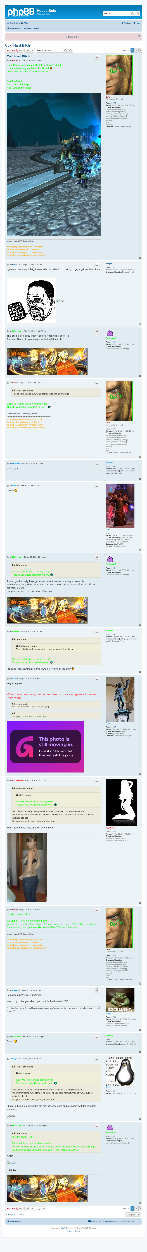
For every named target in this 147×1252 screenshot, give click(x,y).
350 (113, 635)
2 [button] (136, 50)
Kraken (109, 1013)
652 (113, 1091)
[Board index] (21, 11)
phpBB (64, 1228)
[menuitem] (24, 23)
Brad (108, 529)
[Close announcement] (139, 35)
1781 (114, 1017)
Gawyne (109, 631)
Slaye (108, 1087)
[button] (140, 50)
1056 (114, 832)
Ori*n (108, 97)
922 (113, 533)
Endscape (110, 1036)
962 (113, 342)
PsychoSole (111, 828)
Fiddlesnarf (111, 338)
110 (113, 268)
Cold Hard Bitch (17, 45)
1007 (114, 727)
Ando (108, 723)
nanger (109, 264)
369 (113, 466)
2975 (114, 103)
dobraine (109, 463)
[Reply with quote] (96, 57)
